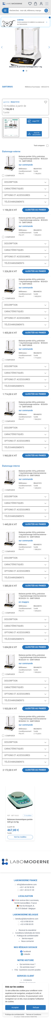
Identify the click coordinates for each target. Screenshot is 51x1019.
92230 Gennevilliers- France (25, 903)
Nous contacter (27, 941)
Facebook (27, 951)
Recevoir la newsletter (27, 930)
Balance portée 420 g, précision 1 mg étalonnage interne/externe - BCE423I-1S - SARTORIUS (33, 596)
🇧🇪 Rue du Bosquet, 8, (25, 906)
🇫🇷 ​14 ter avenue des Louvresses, (25, 900)
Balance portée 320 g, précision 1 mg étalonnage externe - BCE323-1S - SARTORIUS (33, 220)
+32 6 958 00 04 (26, 921)
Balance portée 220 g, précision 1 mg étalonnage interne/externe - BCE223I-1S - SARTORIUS (33, 473)
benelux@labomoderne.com (26, 919)
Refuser (36, 1007)
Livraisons (27, 980)
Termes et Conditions (33, 1014)
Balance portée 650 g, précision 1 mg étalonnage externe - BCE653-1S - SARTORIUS (33, 404)
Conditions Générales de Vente (27, 933)
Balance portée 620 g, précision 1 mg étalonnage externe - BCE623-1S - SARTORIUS (33, 343)
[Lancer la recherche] (46, 10)
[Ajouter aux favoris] (46, 102)
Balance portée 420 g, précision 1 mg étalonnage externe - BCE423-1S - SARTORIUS (33, 281)
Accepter (15, 1007)
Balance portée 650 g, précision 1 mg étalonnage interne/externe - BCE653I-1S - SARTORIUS (33, 718)
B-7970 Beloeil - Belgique (25, 908)
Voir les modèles (20, 837)
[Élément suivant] (49, 47)
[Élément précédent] (2, 47)
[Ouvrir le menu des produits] (5, 10)
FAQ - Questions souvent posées (28, 970)
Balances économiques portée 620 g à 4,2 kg (20, 820)
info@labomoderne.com (27, 884)
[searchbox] (26, 10)
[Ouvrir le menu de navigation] (46, 3)
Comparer (10, 176)
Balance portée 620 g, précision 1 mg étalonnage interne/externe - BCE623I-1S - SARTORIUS (33, 657)
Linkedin (26, 954)
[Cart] (35, 3)
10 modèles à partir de (14, 105)
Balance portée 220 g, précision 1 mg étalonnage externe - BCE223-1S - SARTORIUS (33, 158)
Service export (27, 938)
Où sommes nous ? (27, 967)
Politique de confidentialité (27, 936)
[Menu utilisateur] (41, 4)
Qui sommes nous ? (27, 964)
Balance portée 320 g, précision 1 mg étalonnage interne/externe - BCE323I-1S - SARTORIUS (33, 534)
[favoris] (30, 4)
